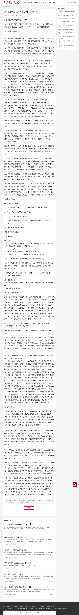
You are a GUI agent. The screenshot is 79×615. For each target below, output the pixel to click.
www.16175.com (29, 27)
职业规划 (9, 606)
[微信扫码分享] (26, 612)
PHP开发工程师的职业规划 (13, 574)
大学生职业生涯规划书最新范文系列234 (18, 587)
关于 (4, 606)
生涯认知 (36, 2)
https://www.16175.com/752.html (36, 500)
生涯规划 (41, 2)
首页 (26, 2)
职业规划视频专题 (51, 606)
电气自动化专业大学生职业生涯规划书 (17, 563)
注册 (75, 2)
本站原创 (30, 2)
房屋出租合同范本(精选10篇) (66, 15)
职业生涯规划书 (24, 606)
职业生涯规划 (41, 606)
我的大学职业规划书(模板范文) (15, 537)
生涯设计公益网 (16, 500)
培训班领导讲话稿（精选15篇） (67, 29)
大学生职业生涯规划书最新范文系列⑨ (17, 524)
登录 (72, 2)
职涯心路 (47, 2)
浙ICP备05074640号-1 (26, 608)
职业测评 (52, 2)
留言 (60, 608)
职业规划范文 (33, 606)
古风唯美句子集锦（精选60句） (67, 18)
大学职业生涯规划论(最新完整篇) (15, 550)
